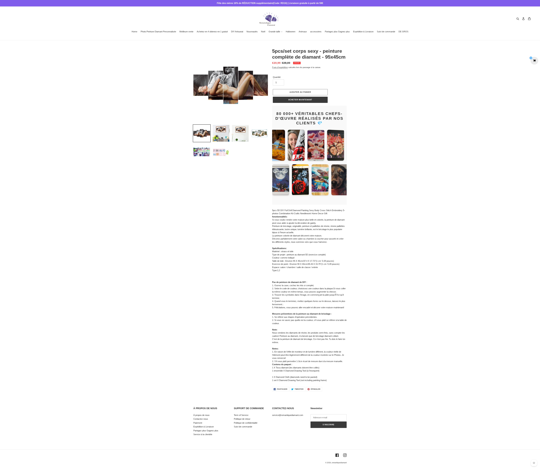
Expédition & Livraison (203, 426)
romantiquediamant (339, 463)
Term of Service (241, 415)
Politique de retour (242, 419)
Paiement (197, 423)
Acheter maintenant (300, 100)
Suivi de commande (243, 426)
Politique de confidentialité (245, 423)
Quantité (277, 77)
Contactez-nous (200, 419)
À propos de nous (201, 415)
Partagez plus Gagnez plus (205, 430)
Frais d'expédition (280, 67)
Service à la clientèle (202, 434)
